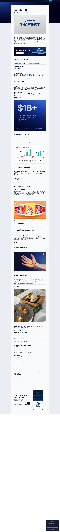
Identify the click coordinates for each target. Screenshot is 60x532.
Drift (15, 243)
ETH (22, 228)
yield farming (34, 281)
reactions (35, 42)
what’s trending (33, 352)
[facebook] (15, 357)
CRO (25, 228)
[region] (52, 525)
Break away (16, 220)
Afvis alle (52, 529)
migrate (21, 93)
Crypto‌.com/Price (39, 62)
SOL (24, 228)
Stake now (33, 229)
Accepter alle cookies (53, 527)
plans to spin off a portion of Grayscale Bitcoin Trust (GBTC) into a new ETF (32, 82)
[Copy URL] (21, 357)
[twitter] (17, 357)
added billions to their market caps (35, 74)
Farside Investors (20, 137)
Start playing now (17, 239)
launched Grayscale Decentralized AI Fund (23, 87)
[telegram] (19, 357)
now (16, 233)
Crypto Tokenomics (31, 283)
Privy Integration (23, 236)
